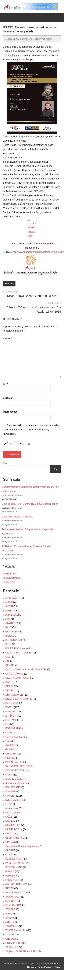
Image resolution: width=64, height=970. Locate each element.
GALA (8, 741)
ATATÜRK (10, 623)
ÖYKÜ (8, 854)
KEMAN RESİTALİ (15, 770)
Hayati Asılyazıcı (11, 578)
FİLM (8, 724)
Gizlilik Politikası (45, 967)
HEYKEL (10, 758)
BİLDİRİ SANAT (13, 640)
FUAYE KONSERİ (15, 737)
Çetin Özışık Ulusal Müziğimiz (17, 516)
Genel (8, 749)
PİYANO (9, 871)
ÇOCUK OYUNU (14, 673)
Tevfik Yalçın (9, 573)
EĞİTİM (9, 707)
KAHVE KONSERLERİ (17, 766)
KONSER (9, 283)
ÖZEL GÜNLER (13, 859)
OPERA (9, 842)
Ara (5, 463)
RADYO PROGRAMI (16, 884)
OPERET (10, 850)
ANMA (8, 610)
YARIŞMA (10, 947)
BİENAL (9, 636)
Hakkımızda (30, 967)
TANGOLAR (11, 926)
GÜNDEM (10, 753)
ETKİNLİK (10, 715)
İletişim (57, 967)
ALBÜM (9, 602)
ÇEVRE (9, 665)
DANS (8, 682)
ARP (7, 619)
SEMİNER (10, 901)
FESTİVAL (11, 720)
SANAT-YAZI (12, 896)
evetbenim (27, 39)
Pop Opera (11, 875)
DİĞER (9, 690)
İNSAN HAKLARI (14, 762)
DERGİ (9, 686)
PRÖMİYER (11, 880)
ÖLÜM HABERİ (13, 838)
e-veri (55, 963)
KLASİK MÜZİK (13, 779)
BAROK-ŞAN (12, 631)
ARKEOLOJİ (12, 615)
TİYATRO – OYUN (15, 930)
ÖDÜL (8, 833)
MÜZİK (9, 821)
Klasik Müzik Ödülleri (16, 783)
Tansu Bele (9, 582)
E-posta (8, 398)
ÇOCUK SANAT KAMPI (18, 678)
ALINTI (9, 606)
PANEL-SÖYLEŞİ (14, 863)
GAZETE (10, 745)
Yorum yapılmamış (43, 39)
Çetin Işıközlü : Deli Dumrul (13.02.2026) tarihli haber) (30, 504)
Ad (5, 384)
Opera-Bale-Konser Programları (22, 846)
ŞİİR (7, 913)
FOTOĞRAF (12, 728)
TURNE (9, 934)
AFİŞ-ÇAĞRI (12, 598)
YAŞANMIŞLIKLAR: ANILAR (20, 951)
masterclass (11, 808)
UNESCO (10, 939)
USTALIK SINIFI (14, 943)
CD (7, 661)
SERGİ (9, 909)
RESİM (9, 888)
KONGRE (10, 791)
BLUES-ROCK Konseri (17, 648)
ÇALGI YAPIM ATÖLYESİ (18, 652)
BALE (8, 627)
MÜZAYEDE (12, 812)
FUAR (8, 732)
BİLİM (8, 644)
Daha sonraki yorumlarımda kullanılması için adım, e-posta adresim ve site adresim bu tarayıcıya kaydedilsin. (31, 429)
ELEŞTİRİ (10, 711)
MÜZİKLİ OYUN (13, 829)
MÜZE (8, 816)
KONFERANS (13, 787)
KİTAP (8, 774)
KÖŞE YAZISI (12, 800)
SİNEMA (9, 917)
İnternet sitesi (10, 411)
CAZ (7, 657)
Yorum (7, 338)
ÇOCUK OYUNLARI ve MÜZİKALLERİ (26, 669)
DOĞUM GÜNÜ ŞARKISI (18, 699)
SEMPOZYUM (13, 905)
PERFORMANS (13, 867)
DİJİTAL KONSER (15, 694)
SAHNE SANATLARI (16, 892)
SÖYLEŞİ (10, 922)
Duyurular (10, 703)
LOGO (8, 804)
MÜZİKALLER (13, 825)
